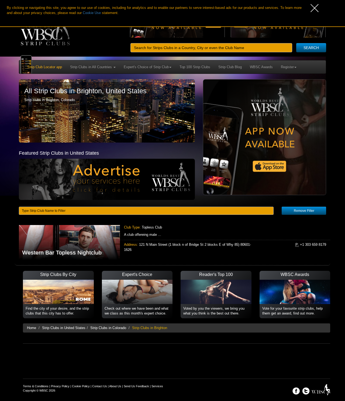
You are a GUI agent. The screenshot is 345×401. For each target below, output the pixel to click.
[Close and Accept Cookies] (327, 8)
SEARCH (311, 48)
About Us (115, 386)
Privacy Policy (60, 386)
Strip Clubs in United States (63, 328)
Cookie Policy (81, 386)
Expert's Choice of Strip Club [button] (146, 67)
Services (157, 386)
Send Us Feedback (136, 386)
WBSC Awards (261, 67)
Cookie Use (92, 13)
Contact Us (99, 386)
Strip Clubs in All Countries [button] (91, 67)
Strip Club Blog (230, 67)
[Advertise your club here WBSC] (107, 179)
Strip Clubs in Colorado (108, 328)
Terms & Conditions (36, 386)
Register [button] (287, 67)
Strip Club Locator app (44, 67)
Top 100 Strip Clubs (195, 67)
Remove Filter (304, 211)
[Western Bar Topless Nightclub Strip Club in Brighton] (172, 242)
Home (31, 328)
